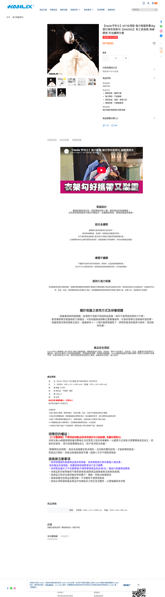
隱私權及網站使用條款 (65, 596)
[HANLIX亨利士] (20, 7)
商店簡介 (60, 593)
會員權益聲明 (98, 596)
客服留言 (97, 593)
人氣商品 (161, 51)
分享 (107, 125)
